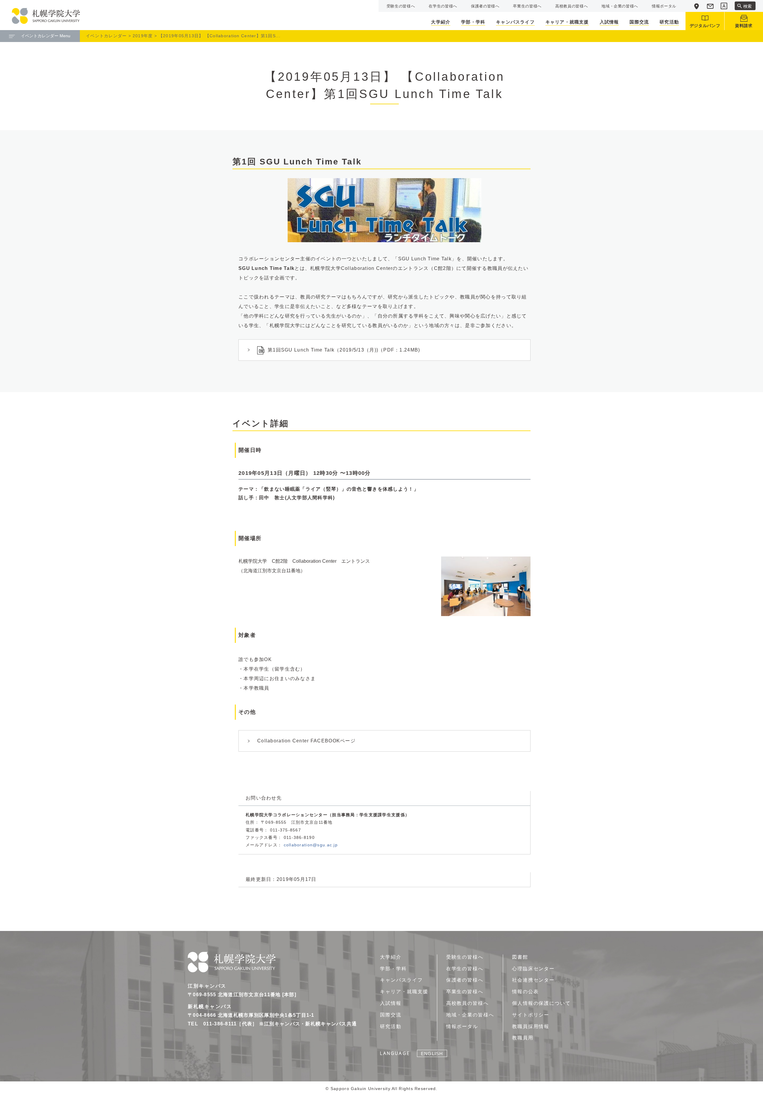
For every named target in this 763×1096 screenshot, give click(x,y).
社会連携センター (533, 979)
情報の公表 (525, 991)
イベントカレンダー (106, 35)
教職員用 (523, 1037)
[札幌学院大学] (46, 16)
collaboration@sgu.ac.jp (311, 844)
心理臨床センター (533, 968)
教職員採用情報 (530, 1026)
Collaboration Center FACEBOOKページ (306, 740)
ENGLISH (432, 1053)
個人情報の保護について (541, 1003)
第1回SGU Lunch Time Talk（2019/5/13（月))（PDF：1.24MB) (344, 349)
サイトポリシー (530, 1014)
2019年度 (143, 35)
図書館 (520, 957)
